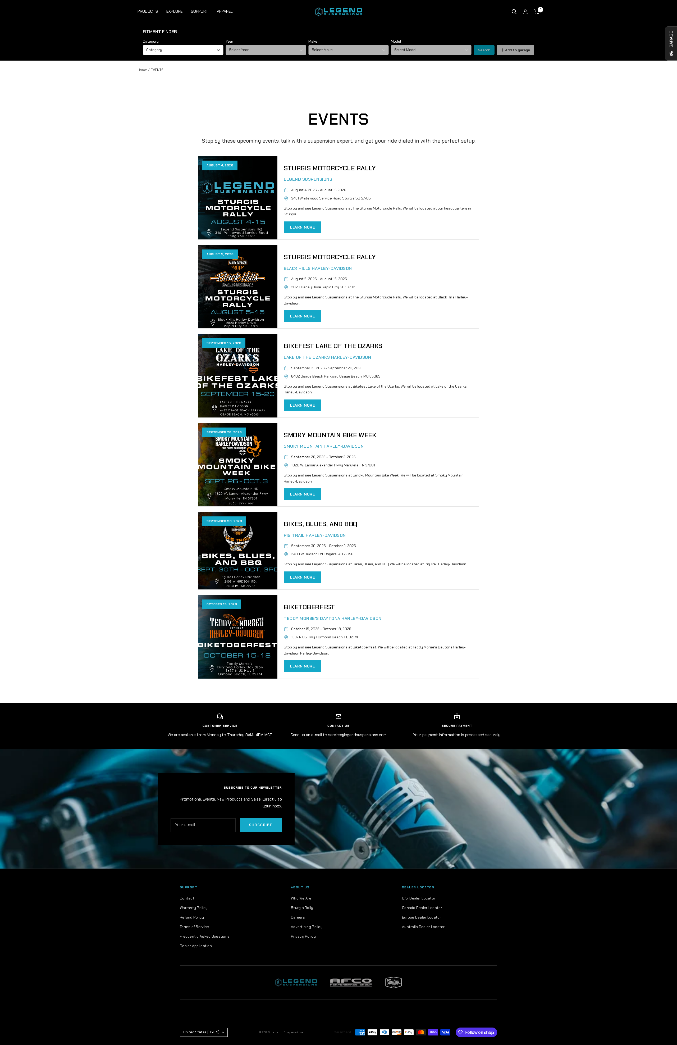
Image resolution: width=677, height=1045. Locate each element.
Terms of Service (194, 926)
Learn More (302, 227)
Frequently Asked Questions (205, 936)
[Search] (514, 11)
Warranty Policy (194, 907)
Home (142, 70)
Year (229, 41)
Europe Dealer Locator (421, 917)
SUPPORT (199, 11)
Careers (298, 917)
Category (151, 41)
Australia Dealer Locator (423, 926)
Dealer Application (196, 945)
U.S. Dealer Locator (418, 898)
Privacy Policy (303, 936)
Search (484, 50)
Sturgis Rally (302, 907)
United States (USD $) (201, 1032)
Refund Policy (192, 917)
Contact (187, 898)
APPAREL (225, 11)
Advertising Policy (307, 926)
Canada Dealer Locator (422, 907)
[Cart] (536, 11)
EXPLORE (174, 11)
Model (396, 41)
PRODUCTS (148, 11)
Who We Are (301, 898)
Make (312, 41)
